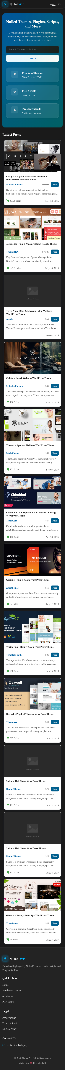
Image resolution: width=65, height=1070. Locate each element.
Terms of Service (10, 1023)
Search (32, 58)
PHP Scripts (8, 1001)
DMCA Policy (9, 1028)
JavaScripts (7, 996)
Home (5, 984)
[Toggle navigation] (52, 4)
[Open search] (60, 4)
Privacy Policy (9, 1017)
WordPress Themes (11, 990)
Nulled (16, 4)
